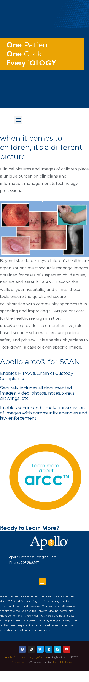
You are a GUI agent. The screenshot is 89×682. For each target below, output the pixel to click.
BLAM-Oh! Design (63, 661)
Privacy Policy (19, 661)
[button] (18, 120)
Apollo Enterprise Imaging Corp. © (26, 657)
